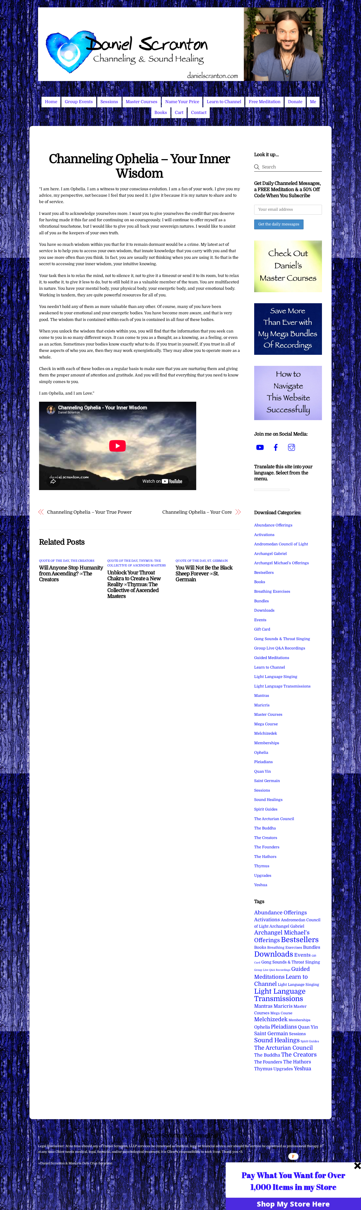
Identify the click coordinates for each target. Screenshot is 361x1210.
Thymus (261, 866)
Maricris (262, 705)
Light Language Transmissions (282, 686)
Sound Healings (268, 800)
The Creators (82, 561)
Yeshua (260, 885)
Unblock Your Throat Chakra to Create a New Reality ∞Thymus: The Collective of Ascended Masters (133, 584)
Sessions (109, 101)
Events (260, 620)
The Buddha (265, 828)
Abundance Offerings (273, 525)
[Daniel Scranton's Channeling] (180, 79)
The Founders (266, 847)
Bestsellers (264, 572)
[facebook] (276, 447)
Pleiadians (263, 762)
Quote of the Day (54, 561)
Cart (179, 112)
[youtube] (261, 447)
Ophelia (261, 752)
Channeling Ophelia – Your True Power (89, 512)
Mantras (261, 695)
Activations (264, 535)
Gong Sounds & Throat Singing (282, 639)
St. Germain (217, 561)
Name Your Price (182, 101)
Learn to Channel (224, 101)
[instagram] (292, 447)
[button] (293, 1181)
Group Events (79, 101)
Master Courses (141, 101)
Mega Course (266, 724)
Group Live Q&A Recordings (279, 648)
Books (160, 112)
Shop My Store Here (293, 1204)
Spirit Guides (266, 809)
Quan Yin (262, 771)
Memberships (266, 743)
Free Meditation (264, 101)
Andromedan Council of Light (281, 544)
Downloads (264, 610)
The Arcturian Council (274, 819)
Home (51, 101)
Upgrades (262, 875)
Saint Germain (267, 781)
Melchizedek (265, 733)
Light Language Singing (275, 676)
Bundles (261, 601)
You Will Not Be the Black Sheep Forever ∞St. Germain (204, 573)
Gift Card (262, 629)
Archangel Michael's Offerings (281, 563)
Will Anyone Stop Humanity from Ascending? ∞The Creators (71, 573)
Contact (199, 112)
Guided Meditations (271, 658)
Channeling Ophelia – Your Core (197, 512)
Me (313, 101)
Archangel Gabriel (270, 553)
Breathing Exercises (272, 591)
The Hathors (265, 856)
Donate (295, 101)
